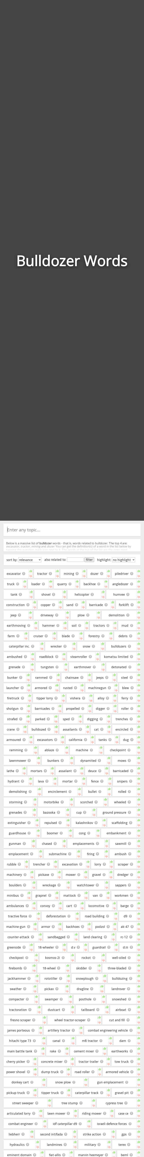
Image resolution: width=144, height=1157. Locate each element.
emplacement (19, 854)
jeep (14, 615)
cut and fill (117, 1020)
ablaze (49, 750)
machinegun (97, 688)
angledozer (120, 584)
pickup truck (15, 1093)
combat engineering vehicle (108, 1030)
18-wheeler (46, 947)
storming (15, 802)
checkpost (16, 958)
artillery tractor (59, 1030)
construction (15, 605)
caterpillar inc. (19, 646)
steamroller (78, 657)
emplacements (83, 843)
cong (82, 833)
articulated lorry (19, 1113)
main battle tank (19, 1051)
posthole (85, 999)
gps (124, 1134)
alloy (101, 698)
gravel (96, 874)
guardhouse (17, 833)
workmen (121, 895)
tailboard (88, 1010)
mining (69, 573)
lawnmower (17, 760)
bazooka (49, 812)
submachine (58, 854)
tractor (42, 573)
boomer (52, 833)
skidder (81, 968)
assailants (70, 729)
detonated (119, 667)
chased (47, 843)
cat (96, 729)
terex (122, 1144)
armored (41, 688)
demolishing (18, 791)
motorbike (51, 802)
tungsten (47, 667)
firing (90, 854)
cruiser (38, 636)
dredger (123, 874)
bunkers (53, 760)
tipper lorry (44, 698)
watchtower (85, 885)
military (90, 1144)
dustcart (54, 1010)
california (75, 740)
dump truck (50, 1072)
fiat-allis (55, 1155)
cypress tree (114, 1103)
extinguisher (17, 823)
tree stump (69, 1103)
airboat (121, 1010)
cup (79, 812)
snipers (122, 781)
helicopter (82, 594)
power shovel (15, 1072)
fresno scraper (20, 1020)
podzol (100, 927)
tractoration (18, 1010)
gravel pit (122, 1093)
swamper (51, 999)
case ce (123, 1113)
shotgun (12, 708)
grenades (15, 812)
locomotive (96, 906)
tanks (103, 740)
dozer (94, 573)
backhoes (73, 927)
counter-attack (18, 937)
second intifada (51, 1134)
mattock (69, 895)
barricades (42, 708)
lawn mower (56, 1113)
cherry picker (15, 1061)
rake (53, 1051)
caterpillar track (87, 1093)
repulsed (50, 823)
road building (94, 916)
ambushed (14, 657)
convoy (45, 906)
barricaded (121, 771)
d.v (73, 947)
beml (124, 1155)
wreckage (49, 885)
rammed (41, 677)
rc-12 (124, 937)
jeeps (100, 677)
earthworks (120, 1051)
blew (125, 688)
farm (11, 636)
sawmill (120, 843)
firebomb (15, 968)
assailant (65, 771)
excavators (45, 740)
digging (92, 719)
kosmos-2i (52, 958)
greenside (14, 947)
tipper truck (50, 1093)
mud (125, 625)
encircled (122, 729)
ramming (16, 750)
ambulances (15, 906)
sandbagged (56, 937)
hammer (48, 625)
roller (125, 708)
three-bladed (117, 968)
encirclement (57, 791)
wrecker (56, 646)
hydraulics (17, 1144)
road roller (82, 1072)
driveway (47, 615)
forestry (94, 636)
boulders (15, 885)
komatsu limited (116, 657)
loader (35, 584)
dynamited (88, 760)
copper (46, 605)
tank (14, 594)
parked (40, 719)
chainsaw (72, 677)
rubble (11, 864)
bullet (92, 791)
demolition (117, 615)
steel (124, 677)
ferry (125, 698)
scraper (123, 864)
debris (123, 636)
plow (81, 615)
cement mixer (84, 1051)
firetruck (13, 698)
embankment (116, 833)
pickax (49, 989)
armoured (13, 740)
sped (66, 719)
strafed (12, 719)
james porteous (18, 1030)
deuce (92, 771)
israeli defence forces (112, 1124)
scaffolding (119, 823)
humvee (119, 594)
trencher (39, 864)
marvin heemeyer (90, 1155)
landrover (118, 989)
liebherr (14, 1134)
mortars (36, 771)
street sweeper (23, 1103)
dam (122, 1041)
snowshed (119, 999)
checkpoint (118, 750)
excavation (70, 864)
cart (69, 906)
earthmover (82, 667)
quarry (62, 584)
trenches (122, 719)
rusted (68, 688)
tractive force (17, 916)
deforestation (56, 916)
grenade (14, 667)
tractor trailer (88, 1061)
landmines (54, 1144)
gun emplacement (110, 1082)
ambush (121, 854)
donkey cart (20, 1082)
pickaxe (43, 874)
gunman (15, 843)
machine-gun (15, 927)
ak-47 (125, 927)
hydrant (13, 781)
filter (89, 559)
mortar (67, 781)
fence (95, 781)
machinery (14, 874)
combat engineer (20, 1124)
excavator (14, 573)
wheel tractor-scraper (70, 1020)
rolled (122, 791)
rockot (86, 958)
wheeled (120, 802)
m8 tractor (90, 1041)
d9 (125, 916)
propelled (73, 708)
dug (126, 740)
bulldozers (118, 646)
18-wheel (49, 968)
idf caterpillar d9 (65, 1124)
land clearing (92, 937)
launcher (12, 688)
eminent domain (19, 1155)
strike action (92, 1134)
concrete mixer (52, 1061)
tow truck (121, 1061)
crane (11, 729)
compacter (16, 999)
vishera (75, 698)
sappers (120, 885)
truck (11, 584)
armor (45, 927)
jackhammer (17, 978)
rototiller (50, 978)
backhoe (90, 584)
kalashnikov (84, 823)
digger (100, 708)
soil (74, 625)
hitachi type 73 (20, 1041)
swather (16, 989)
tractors (99, 625)
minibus (13, 895)
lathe (10, 771)
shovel (46, 594)
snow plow (63, 1082)
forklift (124, 605)
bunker (12, 677)
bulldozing (119, 978)
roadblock (46, 657)
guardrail (99, 947)
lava (41, 781)
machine (82, 750)
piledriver (122, 573)
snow (86, 646)
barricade (96, 605)
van (95, 895)
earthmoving (16, 625)
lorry (97, 864)
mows (122, 760)
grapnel (41, 895)
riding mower (92, 1113)
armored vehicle (117, 1072)
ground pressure (114, 812)
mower (71, 874)
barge (124, 906)
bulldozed (39, 729)
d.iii (125, 947)
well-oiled (119, 958)
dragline (83, 989)
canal (56, 1041)
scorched (86, 802)
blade (66, 636)
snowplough (85, 978)
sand (69, 605)
